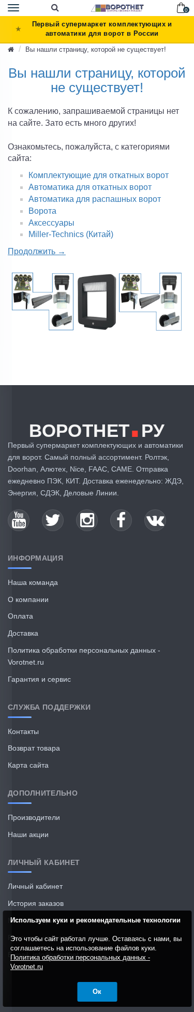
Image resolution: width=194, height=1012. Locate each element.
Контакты (23, 731)
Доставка (23, 633)
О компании (28, 599)
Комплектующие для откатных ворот (98, 175)
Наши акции (28, 834)
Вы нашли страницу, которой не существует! (95, 49)
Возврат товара (34, 748)
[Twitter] (53, 520)
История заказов (36, 903)
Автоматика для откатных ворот (90, 187)
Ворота (42, 211)
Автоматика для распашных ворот (94, 199)
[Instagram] (87, 520)
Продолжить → (37, 251)
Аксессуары (51, 222)
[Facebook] (121, 520)
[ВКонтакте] (155, 520)
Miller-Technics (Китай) (70, 234)
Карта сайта (28, 765)
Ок (97, 991)
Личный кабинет (35, 886)
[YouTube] (18, 520)
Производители (34, 817)
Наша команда (33, 582)
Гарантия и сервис (39, 679)
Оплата (20, 616)
